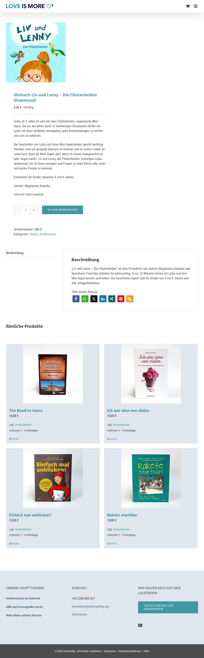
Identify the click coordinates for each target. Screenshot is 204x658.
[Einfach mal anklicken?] (53, 478)
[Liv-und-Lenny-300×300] (52, 52)
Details (15, 438)
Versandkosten (23, 425)
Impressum (109, 651)
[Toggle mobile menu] (196, 6)
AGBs (146, 651)
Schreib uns (80, 614)
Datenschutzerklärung (129, 651)
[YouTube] (140, 625)
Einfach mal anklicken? (30, 515)
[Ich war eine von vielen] (151, 374)
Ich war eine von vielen (128, 410)
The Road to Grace (26, 410)
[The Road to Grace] (53, 374)
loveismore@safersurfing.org (90, 606)
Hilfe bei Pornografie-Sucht (24, 607)
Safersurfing (69, 651)
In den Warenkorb (62, 209)
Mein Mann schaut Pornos (23, 615)
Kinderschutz (48, 234)
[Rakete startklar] (151, 478)
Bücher (33, 234)
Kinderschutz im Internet (23, 598)
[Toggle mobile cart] (188, 6)
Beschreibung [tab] (15, 253)
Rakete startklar (122, 515)
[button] (76, 298)
